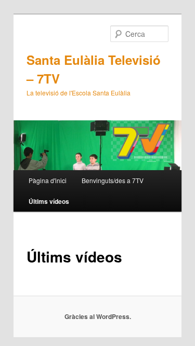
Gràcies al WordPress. (97, 316)
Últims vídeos (49, 201)
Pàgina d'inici (48, 180)
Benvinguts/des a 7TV (113, 180)
